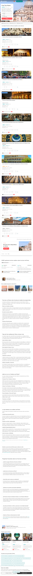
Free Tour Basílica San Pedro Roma (7, 558)
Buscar (7, 18)
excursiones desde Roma (6, 452)
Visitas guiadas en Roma (10, 278)
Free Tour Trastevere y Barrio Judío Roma (7, 565)
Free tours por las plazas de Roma (7, 563)
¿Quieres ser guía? (19, 1)
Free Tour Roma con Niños (19, 565)
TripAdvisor (3, 440)
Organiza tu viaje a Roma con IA (12, 526)
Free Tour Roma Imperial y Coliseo (7, 560)
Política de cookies (27, 570)
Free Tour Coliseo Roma (17, 558)
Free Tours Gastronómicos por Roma (19, 563)
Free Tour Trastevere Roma (17, 560)
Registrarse (30, 1)
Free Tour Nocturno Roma (26, 558)
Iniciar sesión (25, 1)
